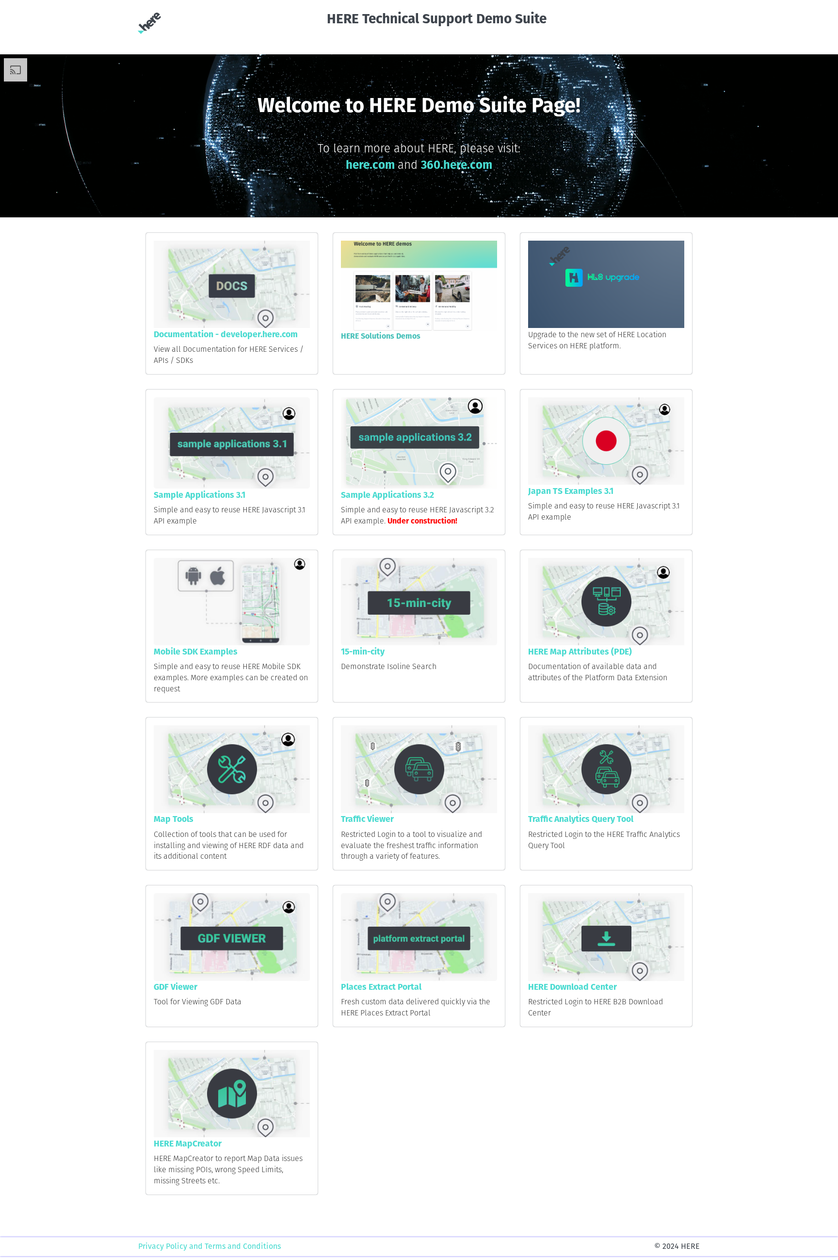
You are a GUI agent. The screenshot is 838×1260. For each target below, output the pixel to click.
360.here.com (456, 165)
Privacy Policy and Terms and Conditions (209, 1246)
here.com (372, 165)
